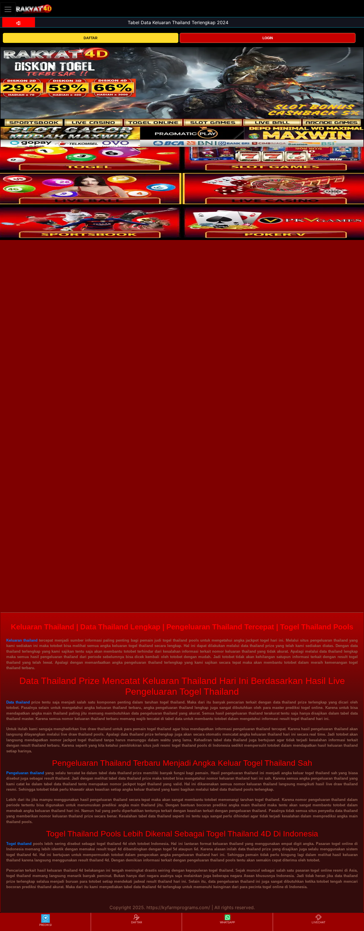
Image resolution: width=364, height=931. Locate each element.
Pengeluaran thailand (25, 773)
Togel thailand (19, 844)
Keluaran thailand (22, 640)
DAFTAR (91, 38)
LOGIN (267, 38)
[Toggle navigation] (8, 9)
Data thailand (18, 702)
